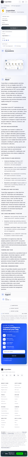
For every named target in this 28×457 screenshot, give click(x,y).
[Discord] (8, 40)
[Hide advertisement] (25, 454)
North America (5, 24)
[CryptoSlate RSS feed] (2, 379)
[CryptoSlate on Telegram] (14, 375)
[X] (3, 40)
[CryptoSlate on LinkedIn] (18, 375)
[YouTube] (6, 40)
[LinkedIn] (4, 40)
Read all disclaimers (5, 447)
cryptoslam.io (5, 35)
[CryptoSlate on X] (2, 375)
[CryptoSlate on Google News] (6, 375)
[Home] (2, 6)
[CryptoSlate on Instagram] (22, 375)
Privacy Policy (11, 433)
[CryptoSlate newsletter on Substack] (10, 375)
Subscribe (14, 355)
